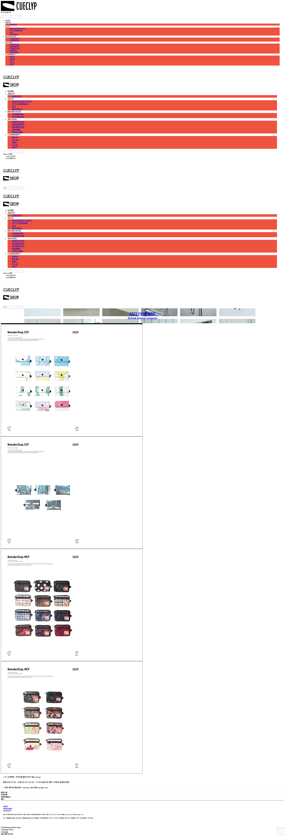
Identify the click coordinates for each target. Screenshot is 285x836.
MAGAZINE (14, 53)
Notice (12, 57)
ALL (11, 33)
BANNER (13, 51)
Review (12, 59)
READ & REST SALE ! (18, 29)
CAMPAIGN (14, 39)
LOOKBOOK (14, 41)
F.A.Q (12, 63)
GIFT (12, 65)
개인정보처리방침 (7, 808)
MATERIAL (14, 35)
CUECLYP (13, 25)
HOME (7, 21)
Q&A (12, 61)
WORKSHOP (15, 47)
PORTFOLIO (14, 45)
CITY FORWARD (16, 31)
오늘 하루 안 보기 (7, 834)
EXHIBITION (14, 49)
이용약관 (5, 806)
